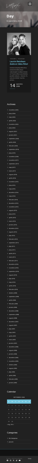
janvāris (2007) (13, 343)
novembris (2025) (13, 110)
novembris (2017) (13, 160)
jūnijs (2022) (12, 128)
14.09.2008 (12, 59)
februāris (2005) (13, 379)
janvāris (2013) (13, 225)
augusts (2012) (13, 232)
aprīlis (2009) (12, 300)
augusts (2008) (13, 318)
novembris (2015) (13, 181)
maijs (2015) (12, 189)
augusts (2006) (13, 350)
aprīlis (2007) (12, 336)
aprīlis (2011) (12, 253)
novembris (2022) (13, 124)
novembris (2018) (13, 156)
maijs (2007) (12, 332)
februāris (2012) (13, 239)
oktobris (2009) (13, 293)
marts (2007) (12, 339)
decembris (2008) (13, 311)
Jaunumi (11, 442)
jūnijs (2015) (12, 185)
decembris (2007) (13, 321)
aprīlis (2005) (12, 375)
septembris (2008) (14, 314)
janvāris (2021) (13, 135)
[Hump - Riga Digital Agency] (29, 458)
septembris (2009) (14, 296)
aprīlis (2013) (12, 217)
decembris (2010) (13, 264)
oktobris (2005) (13, 365)
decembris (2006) (13, 347)
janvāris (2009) (13, 307)
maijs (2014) (12, 196)
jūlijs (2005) (12, 372)
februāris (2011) (13, 260)
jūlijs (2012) (12, 235)
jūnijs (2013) (12, 214)
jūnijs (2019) (12, 153)
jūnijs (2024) (12, 113)
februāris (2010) (13, 289)
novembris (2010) (13, 268)
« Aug (8, 424)
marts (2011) (12, 257)
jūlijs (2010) (12, 278)
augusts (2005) (13, 368)
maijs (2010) (12, 282)
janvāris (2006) (13, 354)
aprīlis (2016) (12, 178)
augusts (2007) (13, 325)
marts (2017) (12, 171)
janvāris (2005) (13, 382)
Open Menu (30, 4)
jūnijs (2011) (12, 250)
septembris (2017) (14, 164)
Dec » (12, 424)
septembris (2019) (14, 149)
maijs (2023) (12, 117)
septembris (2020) (14, 138)
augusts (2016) (13, 174)
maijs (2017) (12, 167)
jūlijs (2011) (12, 246)
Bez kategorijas (13, 438)
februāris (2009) (13, 304)
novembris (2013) (13, 207)
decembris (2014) (13, 192)
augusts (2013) (13, 210)
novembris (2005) (13, 361)
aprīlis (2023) (12, 120)
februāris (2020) (13, 146)
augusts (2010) (13, 275)
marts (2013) (12, 221)
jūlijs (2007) (12, 329)
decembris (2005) (13, 357)
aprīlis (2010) (12, 286)
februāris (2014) (13, 199)
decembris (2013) (13, 203)
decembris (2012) (13, 228)
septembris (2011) (14, 243)
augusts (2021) (13, 131)
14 (29, 409)
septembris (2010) (14, 271)
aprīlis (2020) (12, 142)
